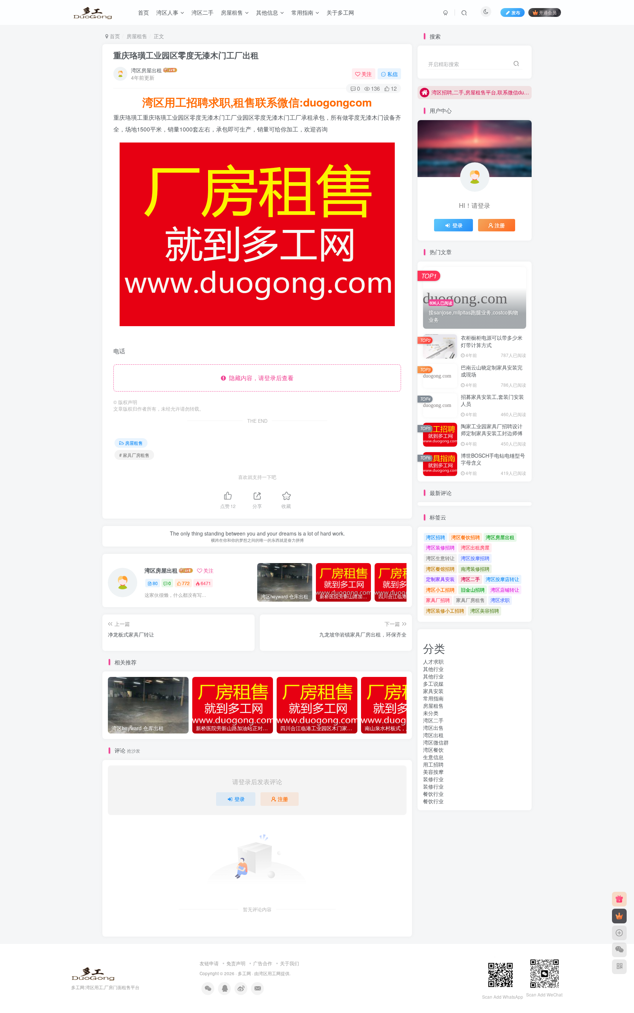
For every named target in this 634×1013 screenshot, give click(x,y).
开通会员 (548, 12)
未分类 (430, 713)
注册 (283, 799)
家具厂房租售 (470, 599)
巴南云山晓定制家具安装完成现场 (491, 371)
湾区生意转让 (440, 558)
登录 (239, 799)
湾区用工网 (270, 973)
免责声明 (235, 963)
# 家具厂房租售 (134, 455)
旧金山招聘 (473, 589)
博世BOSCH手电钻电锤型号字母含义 (493, 459)
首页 (114, 36)
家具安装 (433, 691)
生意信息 (433, 757)
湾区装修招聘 (440, 547)
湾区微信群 (436, 742)
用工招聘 (433, 764)
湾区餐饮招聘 (465, 537)
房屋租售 (137, 36)
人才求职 (433, 661)
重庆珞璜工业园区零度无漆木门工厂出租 (186, 55)
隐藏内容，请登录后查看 (260, 378)
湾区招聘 (435, 537)
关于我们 (289, 963)
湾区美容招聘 (484, 610)
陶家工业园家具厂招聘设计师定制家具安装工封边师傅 (491, 429)
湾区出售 (433, 727)
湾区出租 (433, 735)
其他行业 (433, 669)
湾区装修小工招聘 (445, 610)
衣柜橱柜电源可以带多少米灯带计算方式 (491, 341)
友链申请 (209, 963)
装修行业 (433, 779)
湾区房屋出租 (146, 70)
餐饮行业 (433, 793)
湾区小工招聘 (440, 589)
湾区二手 (470, 579)
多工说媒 (433, 683)
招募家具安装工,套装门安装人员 (492, 400)
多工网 (244, 973)
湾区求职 (500, 599)
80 (155, 583)
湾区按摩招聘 (475, 558)
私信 (392, 73)
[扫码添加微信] (619, 949)
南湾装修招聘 (475, 568)
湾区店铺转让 (505, 589)
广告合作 (262, 963)
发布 (515, 12)
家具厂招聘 (438, 599)
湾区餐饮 (433, 749)
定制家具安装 (440, 579)
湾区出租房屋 (475, 547)
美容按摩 (433, 771)
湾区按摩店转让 (502, 579)
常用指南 (433, 698)
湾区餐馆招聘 (440, 568)
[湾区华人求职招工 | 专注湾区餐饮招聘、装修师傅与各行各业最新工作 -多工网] (93, 972)
